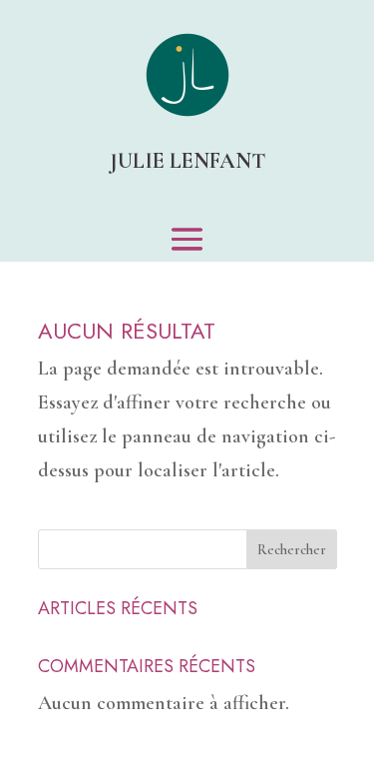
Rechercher (291, 549)
